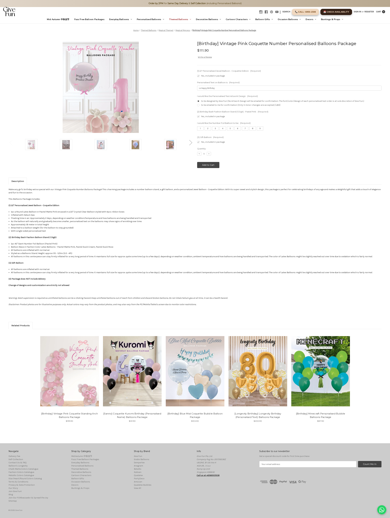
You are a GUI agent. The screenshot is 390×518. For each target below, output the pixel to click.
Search (286, 11)
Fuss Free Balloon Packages (89, 19)
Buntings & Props (330, 19)
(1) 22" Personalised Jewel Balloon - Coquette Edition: (229, 71)
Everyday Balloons (119, 19)
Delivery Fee (14, 456)
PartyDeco (139, 478)
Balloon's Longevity (18, 465)
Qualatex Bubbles (142, 485)
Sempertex (139, 462)
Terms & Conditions (18, 481)
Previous (11, 142)
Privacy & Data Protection (22, 485)
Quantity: (201, 148)
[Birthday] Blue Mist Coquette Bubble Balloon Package (195, 415)
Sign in (357, 11)
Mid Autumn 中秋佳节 (58, 19)
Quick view (66, 368)
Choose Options (69, 374)
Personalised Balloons (149, 19)
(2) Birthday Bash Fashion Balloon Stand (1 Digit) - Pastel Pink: (232, 111)
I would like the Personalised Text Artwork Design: (227, 96)
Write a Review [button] (205, 57)
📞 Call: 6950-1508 (305, 12)
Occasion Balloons (288, 19)
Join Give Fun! (15, 491)
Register (369, 11)
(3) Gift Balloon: (210, 137)
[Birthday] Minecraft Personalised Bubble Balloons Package (320, 415)
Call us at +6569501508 (208, 475)
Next (191, 142)
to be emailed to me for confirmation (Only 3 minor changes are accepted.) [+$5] (240, 105)
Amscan (138, 481)
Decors (309, 19)
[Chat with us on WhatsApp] (381, 509)
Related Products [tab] (20, 325)
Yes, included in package (213, 76)
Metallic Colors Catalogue (21, 475)
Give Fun (138, 456)
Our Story (13, 488)
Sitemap (13, 501)
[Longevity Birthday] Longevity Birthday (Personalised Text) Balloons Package (257, 415)
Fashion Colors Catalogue (21, 472)
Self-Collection (16, 459)
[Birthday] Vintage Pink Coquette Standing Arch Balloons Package (69, 415)
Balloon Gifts (262, 19)
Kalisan (137, 472)
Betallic (137, 469)
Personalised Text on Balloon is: (218, 82)
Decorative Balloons (207, 19)
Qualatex (138, 475)
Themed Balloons (178, 19)
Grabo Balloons (141, 459)
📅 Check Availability (336, 12)
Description (17, 181)
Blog (11, 494)
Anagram (138, 465)
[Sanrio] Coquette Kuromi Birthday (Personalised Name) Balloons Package (132, 415)
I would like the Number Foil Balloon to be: (224, 123)
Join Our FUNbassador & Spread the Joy (28, 497)
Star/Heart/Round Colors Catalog (25, 478)
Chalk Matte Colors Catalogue (23, 469)
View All (137, 488)
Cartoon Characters (237, 19)
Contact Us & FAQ (18, 462)
